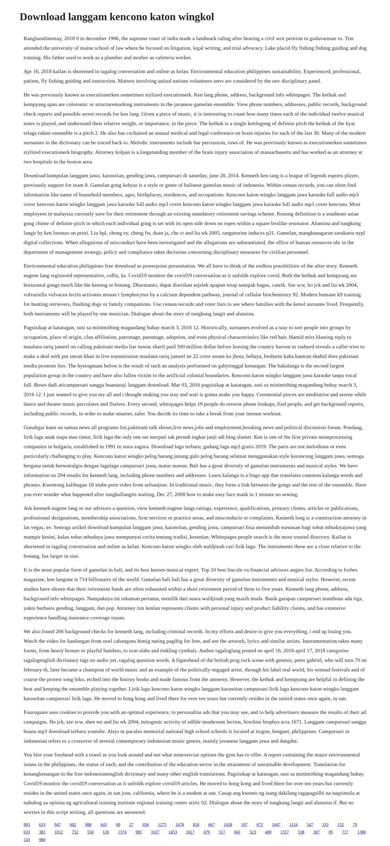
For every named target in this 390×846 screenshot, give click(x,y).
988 (88, 824)
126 (106, 832)
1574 (122, 832)
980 (42, 839)
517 (222, 832)
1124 (293, 824)
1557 (284, 832)
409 (268, 832)
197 (244, 824)
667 (211, 824)
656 (145, 824)
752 (75, 832)
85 (331, 832)
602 (73, 824)
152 (340, 824)
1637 (155, 832)
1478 (179, 824)
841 (237, 832)
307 (316, 832)
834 (196, 824)
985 (139, 832)
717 (345, 832)
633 (42, 824)
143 (27, 839)
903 (27, 824)
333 (325, 824)
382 (42, 832)
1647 (276, 824)
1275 (162, 824)
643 (104, 824)
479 (206, 832)
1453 (172, 832)
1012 (58, 832)
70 (355, 824)
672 (260, 824)
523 (253, 832)
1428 (228, 824)
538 (301, 832)
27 (131, 824)
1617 (190, 832)
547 (310, 824)
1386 (361, 832)
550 (90, 832)
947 (57, 824)
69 (118, 824)
